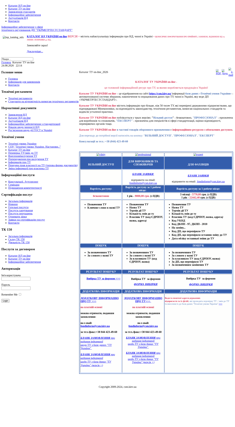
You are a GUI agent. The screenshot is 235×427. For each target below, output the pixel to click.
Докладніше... (35, 51)
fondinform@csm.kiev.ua (143, 183)
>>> (220, 304)
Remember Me (9, 294)
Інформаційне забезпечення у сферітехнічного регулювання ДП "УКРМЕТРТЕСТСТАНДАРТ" (37, 28)
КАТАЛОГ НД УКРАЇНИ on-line (47, 36)
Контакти (13, 21)
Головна (6, 62)
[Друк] (225, 73)
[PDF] (218, 73)
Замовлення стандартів (21, 11)
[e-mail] (230, 74)
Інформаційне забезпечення (24, 14)
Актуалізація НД (18, 18)
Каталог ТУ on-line (19, 8)
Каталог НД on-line (19, 5)
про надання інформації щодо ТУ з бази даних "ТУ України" (143, 342)
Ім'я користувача (11, 275)
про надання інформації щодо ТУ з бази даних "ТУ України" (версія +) (143, 357)
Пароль (5, 284)
